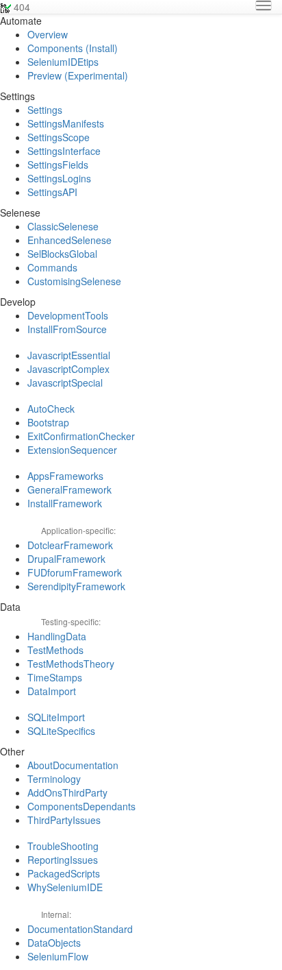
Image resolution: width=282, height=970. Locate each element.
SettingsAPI (52, 192)
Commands (52, 267)
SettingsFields (57, 164)
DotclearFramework (70, 545)
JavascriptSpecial (65, 382)
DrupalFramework (66, 559)
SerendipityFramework (76, 586)
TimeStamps (54, 677)
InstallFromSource (67, 329)
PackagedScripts (63, 873)
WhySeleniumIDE (65, 887)
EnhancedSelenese (69, 240)
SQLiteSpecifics (61, 731)
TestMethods (55, 650)
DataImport (51, 691)
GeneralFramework (69, 489)
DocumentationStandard (80, 929)
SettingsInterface (64, 151)
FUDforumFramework (74, 572)
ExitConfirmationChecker (81, 436)
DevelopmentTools (67, 315)
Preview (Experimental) (77, 75)
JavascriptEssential (68, 355)
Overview (47, 34)
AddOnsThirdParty (67, 792)
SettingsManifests (65, 123)
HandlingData (56, 636)
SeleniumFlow (57, 956)
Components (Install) (72, 48)
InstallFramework (64, 503)
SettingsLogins (59, 178)
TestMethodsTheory (70, 663)
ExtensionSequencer (72, 450)
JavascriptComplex (68, 369)
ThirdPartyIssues (64, 820)
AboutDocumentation (72, 765)
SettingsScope (58, 137)
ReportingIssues (62, 859)
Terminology (54, 779)
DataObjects (54, 942)
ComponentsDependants (81, 806)
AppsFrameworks (65, 476)
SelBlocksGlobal (62, 253)
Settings (44, 110)
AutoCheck (51, 408)
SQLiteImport (56, 717)
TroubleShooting (63, 846)
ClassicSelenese (63, 226)
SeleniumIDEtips (63, 62)
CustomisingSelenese (74, 281)
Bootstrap (48, 422)
